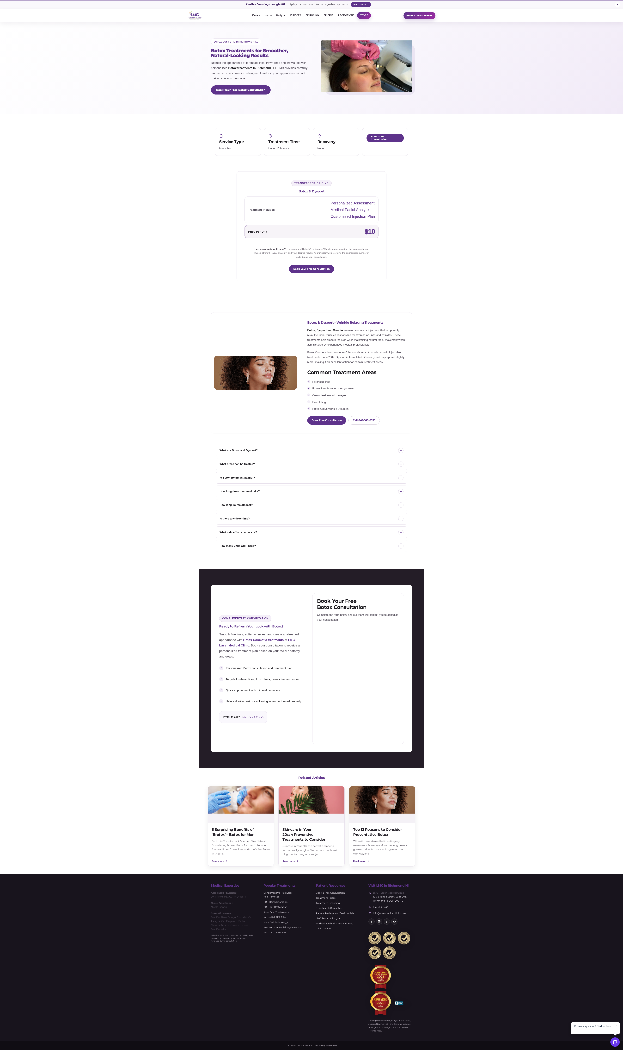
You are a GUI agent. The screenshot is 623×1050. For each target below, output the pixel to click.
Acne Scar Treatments (276, 912)
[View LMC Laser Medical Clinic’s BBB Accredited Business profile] (402, 1003)
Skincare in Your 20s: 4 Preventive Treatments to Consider (303, 834)
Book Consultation (419, 15)
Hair (267, 15)
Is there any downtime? (235, 518)
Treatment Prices (326, 897)
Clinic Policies (324, 928)
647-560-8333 (252, 717)
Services (295, 15)
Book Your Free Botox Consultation (240, 89)
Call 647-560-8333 (364, 420)
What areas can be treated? (237, 464)
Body (279, 15)
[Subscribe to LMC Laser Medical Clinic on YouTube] (394, 921)
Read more (218, 861)
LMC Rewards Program (329, 918)
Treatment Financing (328, 903)
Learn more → (361, 4)
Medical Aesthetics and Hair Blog (335, 923)
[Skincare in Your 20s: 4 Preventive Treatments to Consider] (311, 804)
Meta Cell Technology (275, 922)
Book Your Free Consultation (311, 268)
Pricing (328, 15)
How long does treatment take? (240, 491)
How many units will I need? (238, 545)
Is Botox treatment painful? (237, 477)
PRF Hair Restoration (275, 906)
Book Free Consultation (327, 420)
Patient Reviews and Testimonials (335, 913)
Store (364, 15)
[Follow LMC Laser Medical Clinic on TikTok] (387, 921)
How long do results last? (236, 504)
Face (255, 15)
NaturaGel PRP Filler (275, 917)
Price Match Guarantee (329, 908)
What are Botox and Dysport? (239, 450)
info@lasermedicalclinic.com (389, 913)
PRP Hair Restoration (275, 901)
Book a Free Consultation (330, 892)
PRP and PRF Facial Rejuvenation (282, 927)
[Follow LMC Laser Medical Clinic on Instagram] (379, 921)
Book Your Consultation (379, 138)
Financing (312, 15)
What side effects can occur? (238, 532)
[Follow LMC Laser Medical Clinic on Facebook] (371, 921)
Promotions (346, 15)
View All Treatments (274, 932)
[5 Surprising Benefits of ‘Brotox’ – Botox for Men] (241, 804)
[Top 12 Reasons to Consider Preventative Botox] (382, 804)
